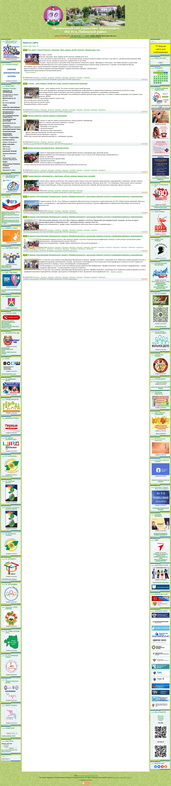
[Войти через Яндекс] (162, 766)
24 (162, 81)
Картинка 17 (66, 248)
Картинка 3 (51, 77)
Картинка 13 (139, 247)
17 (162, 78)
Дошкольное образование (35, 79)
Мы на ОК (160, 717)
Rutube (161, 720)
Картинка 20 (89, 248)
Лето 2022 (31, 111)
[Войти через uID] (155, 766)
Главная (25, 46)
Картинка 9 (94, 109)
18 (164, 78)
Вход (99, 37)
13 (154, 78)
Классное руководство (8, 322)
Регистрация (88, 37)
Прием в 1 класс (6, 327)
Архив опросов (13, 750)
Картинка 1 (36, 77)
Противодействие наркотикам (10, 326)
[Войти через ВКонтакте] (158, 766)
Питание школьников (7, 321)
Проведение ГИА (6, 325)
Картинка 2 (44, 77)
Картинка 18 (74, 248)
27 (154, 83)
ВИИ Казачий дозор (34, 172)
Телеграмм (161, 718)
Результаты (4, 750)
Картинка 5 (65, 77)
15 (158, 78)
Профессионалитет (34, 212)
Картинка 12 (132, 247)
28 (156, 83)
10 (162, 76)
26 (167, 81)
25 (164, 81)
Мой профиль (78, 37)
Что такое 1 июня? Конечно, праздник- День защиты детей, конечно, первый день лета (64, 50)
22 (158, 81)
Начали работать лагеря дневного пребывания (47, 116)
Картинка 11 (124, 247)
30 (160, 83)
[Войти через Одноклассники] (165, 766)
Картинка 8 (87, 77)
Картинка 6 (73, 77)
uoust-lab (59, 79)
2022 (30, 46)
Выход (95, 37)
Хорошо (6, 746)
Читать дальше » (31, 72)
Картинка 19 (81, 248)
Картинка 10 (101, 109)
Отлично (6, 745)
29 (158, 83)
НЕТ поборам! (5, 323)
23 (160, 81)
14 (156, 78)
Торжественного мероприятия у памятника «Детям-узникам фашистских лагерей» (61, 176)
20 (154, 81)
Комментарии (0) (76, 79)
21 (156, 81)
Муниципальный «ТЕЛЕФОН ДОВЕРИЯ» (160, 178)
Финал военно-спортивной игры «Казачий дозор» (48, 148)
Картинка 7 (80, 77)
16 (160, 78)
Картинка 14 (42, 248)
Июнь (34, 46)
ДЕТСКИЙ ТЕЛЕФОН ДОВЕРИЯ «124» (161, 106)
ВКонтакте (161, 716)
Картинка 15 (50, 248)
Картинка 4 (58, 77)
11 (164, 76)
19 (167, 78)
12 (167, 76)
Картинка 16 (58, 248)
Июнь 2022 (161, 70)
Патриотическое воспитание (36, 192)
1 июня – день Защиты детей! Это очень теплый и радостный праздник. (58, 83)
